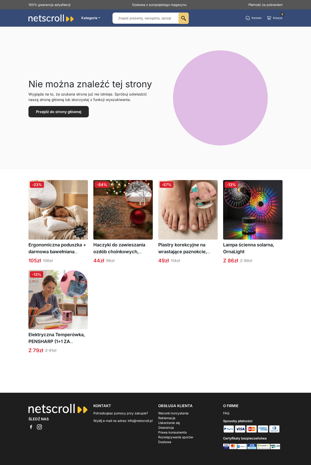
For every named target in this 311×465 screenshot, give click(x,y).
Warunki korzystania (173, 413)
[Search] (183, 18)
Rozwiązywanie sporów (175, 437)
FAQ (226, 413)
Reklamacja (166, 418)
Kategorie (89, 18)
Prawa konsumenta (172, 432)
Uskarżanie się (169, 423)
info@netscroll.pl (140, 421)
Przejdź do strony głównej (58, 111)
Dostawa (164, 442)
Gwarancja (166, 427)
